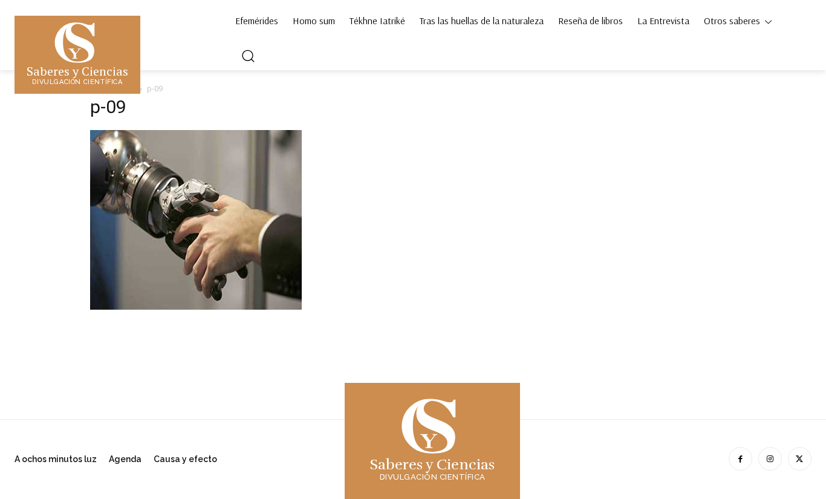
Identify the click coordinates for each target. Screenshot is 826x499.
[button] (247, 55)
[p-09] (196, 306)
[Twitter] (799, 459)
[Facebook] (740, 459)
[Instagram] (770, 459)
